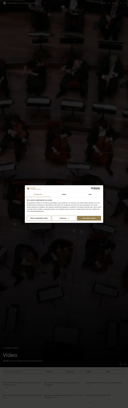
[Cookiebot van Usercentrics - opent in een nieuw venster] (93, 188)
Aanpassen (63, 218)
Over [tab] (90, 194)
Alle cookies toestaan (89, 218)
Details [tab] (64, 194)
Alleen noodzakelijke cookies (39, 218)
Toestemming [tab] (38, 194)
